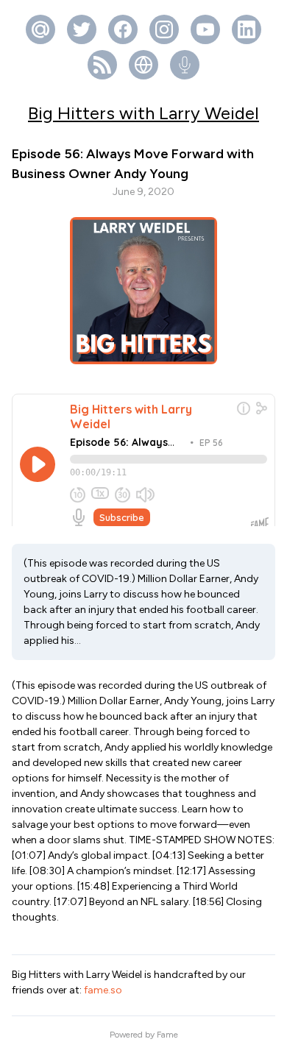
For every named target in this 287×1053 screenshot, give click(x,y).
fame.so (103, 990)
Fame (167, 1034)
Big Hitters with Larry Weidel (143, 113)
